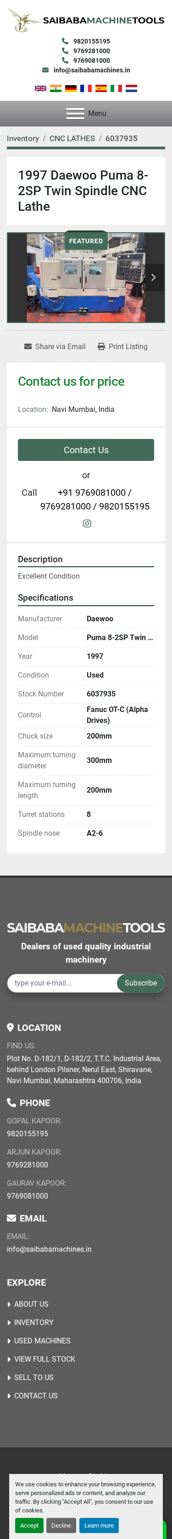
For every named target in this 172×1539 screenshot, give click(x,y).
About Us (31, 1304)
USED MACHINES (42, 1340)
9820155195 (91, 41)
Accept (29, 1525)
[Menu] (75, 113)
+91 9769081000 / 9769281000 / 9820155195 (95, 499)
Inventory (34, 1322)
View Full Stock (44, 1359)
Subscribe (141, 983)
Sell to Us (34, 1377)
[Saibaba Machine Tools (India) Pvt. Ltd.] (86, 927)
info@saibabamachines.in (91, 70)
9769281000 (91, 51)
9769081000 (91, 60)
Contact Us (86, 449)
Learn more (99, 1525)
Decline (61, 1525)
